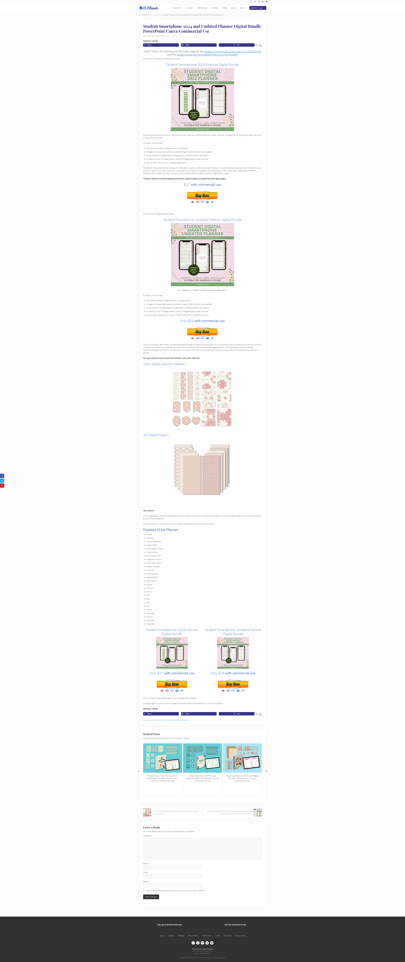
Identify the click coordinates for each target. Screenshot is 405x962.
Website (146, 881)
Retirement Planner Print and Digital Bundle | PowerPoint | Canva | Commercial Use (202, 778)
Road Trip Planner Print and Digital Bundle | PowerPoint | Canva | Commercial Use (242, 778)
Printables (170, 720)
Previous (138, 771)
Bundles (153, 720)
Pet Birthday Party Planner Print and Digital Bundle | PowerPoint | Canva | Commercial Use (162, 778)
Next (266, 771)
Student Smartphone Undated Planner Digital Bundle (207, 54)
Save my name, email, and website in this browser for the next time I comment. (175, 890)
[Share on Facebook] (2, 476)
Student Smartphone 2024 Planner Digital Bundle (232, 51)
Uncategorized (184, 720)
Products (176, 720)
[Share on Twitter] (2, 481)
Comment (147, 836)
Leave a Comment (170, 36)
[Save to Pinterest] (2, 485)
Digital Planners (161, 720)
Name (146, 863)
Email (145, 872)
